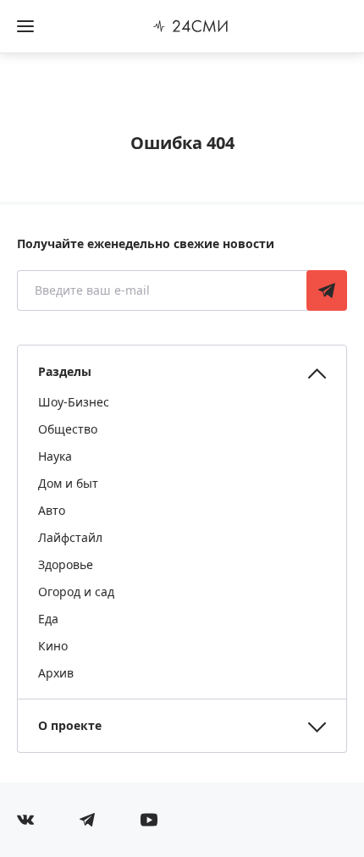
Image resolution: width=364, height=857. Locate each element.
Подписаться (326, 290)
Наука (55, 456)
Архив (56, 673)
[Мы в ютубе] (149, 819)
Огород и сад (76, 591)
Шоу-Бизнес (73, 402)
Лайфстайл (70, 537)
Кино (53, 646)
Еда (48, 619)
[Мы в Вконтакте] (25, 819)
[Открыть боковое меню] (25, 26)
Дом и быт (68, 483)
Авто (51, 510)
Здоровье (65, 564)
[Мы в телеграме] (87, 819)
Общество (67, 429)
